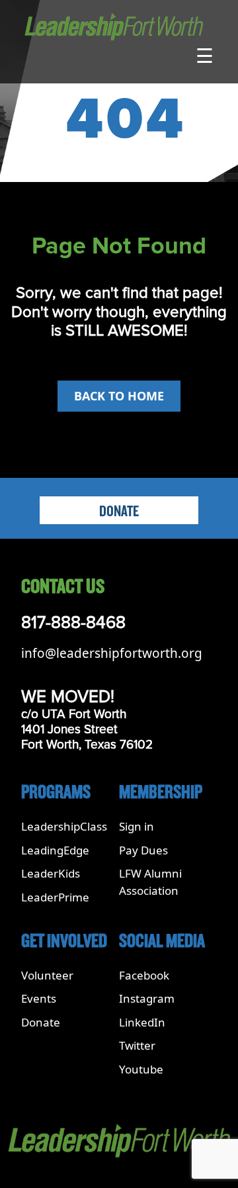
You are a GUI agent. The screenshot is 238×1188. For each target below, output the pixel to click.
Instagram (147, 998)
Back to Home (119, 396)
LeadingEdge (55, 850)
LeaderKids (50, 873)
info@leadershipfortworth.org (111, 653)
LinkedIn (142, 1022)
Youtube (141, 1069)
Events (38, 998)
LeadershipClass (64, 826)
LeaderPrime (55, 897)
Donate (119, 511)
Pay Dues (143, 850)
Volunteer (47, 975)
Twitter (137, 1045)
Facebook (144, 975)
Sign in (136, 826)
